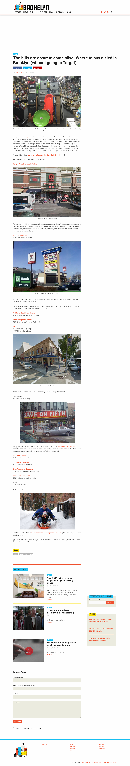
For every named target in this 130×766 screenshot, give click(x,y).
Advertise (73, 746)
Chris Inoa (18, 72)
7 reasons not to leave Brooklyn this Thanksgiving (60, 611)
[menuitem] (18, 12)
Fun (31, 12)
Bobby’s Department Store (22, 320)
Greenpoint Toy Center (21, 476)
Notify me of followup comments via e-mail (29, 728)
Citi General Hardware (21, 462)
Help (71, 750)
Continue (49, 599)
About (71, 744)
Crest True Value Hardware (23, 469)
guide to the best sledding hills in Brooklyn (46, 533)
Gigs (69, 12)
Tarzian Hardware (19, 456)
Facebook (101, 744)
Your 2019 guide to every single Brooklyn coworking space (60, 580)
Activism (50, 639)
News (25, 12)
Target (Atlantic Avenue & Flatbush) (25, 164)
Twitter (101, 746)
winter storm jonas (26, 554)
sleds (15, 554)
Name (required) (18, 677)
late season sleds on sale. (66, 446)
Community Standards (109, 762)
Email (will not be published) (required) (24, 685)
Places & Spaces (57, 12)
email (38, 68)
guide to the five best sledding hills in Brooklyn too (46, 155)
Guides (15, 54)
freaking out (26, 137)
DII (14, 326)
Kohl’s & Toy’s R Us (20, 235)
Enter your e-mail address (97, 600)
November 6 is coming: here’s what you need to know (61, 643)
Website (15, 694)
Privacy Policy (96, 762)
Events (18, 12)
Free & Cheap (41, 12)
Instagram (102, 748)
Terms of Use (86, 762)
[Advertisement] (65, 35)
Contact (72, 748)
